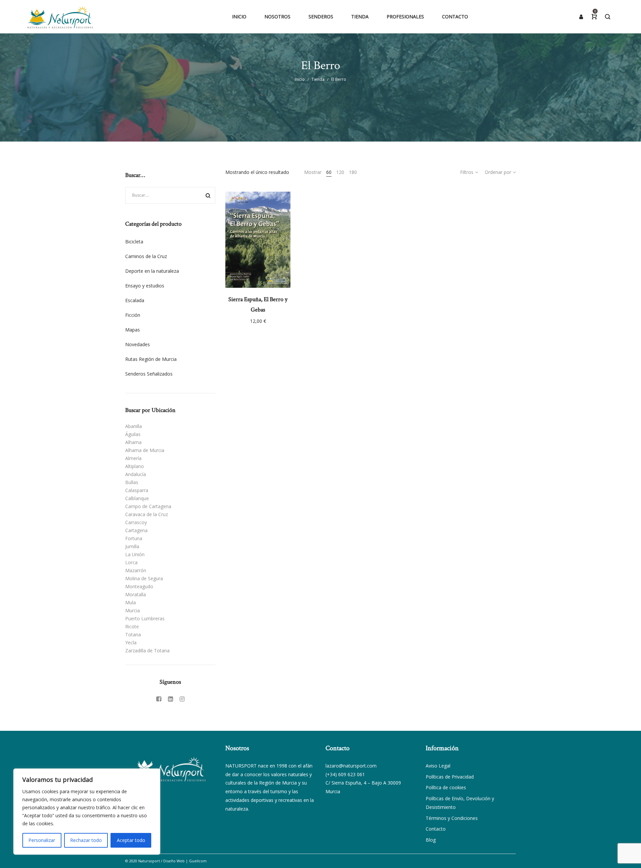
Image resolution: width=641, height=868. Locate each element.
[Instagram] (182, 699)
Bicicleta (134, 241)
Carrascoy (136, 522)
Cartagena (136, 530)
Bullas (131, 482)
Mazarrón (135, 570)
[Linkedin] (170, 699)
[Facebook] (158, 699)
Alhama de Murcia (144, 450)
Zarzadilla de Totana (147, 650)
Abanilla (133, 426)
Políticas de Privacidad (450, 777)
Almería (133, 458)
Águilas (133, 434)
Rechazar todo (86, 840)
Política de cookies (446, 787)
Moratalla (135, 594)
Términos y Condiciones (452, 818)
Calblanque (137, 498)
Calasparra (136, 490)
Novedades (137, 344)
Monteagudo (139, 586)
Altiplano (134, 466)
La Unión (135, 554)
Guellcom (198, 860)
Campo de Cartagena (148, 506)
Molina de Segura (144, 578)
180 (353, 172)
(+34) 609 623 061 (345, 774)
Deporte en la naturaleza (152, 271)
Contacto (436, 829)
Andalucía (135, 474)
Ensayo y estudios (144, 285)
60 (329, 172)
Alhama (133, 442)
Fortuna (133, 538)
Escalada (134, 300)
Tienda (318, 79)
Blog (431, 840)
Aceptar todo (131, 840)
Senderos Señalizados (149, 374)
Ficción (132, 315)
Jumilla (132, 546)
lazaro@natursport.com (351, 766)
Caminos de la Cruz (146, 256)
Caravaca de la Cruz (146, 514)
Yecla (131, 642)
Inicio (300, 79)
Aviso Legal (438, 766)
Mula (130, 602)
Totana (133, 634)
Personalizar (41, 840)
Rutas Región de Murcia (151, 359)
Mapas (132, 330)
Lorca (131, 562)
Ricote (132, 626)
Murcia (132, 610)
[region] (86, 812)
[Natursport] (60, 16)
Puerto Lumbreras (145, 618)
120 (340, 172)
